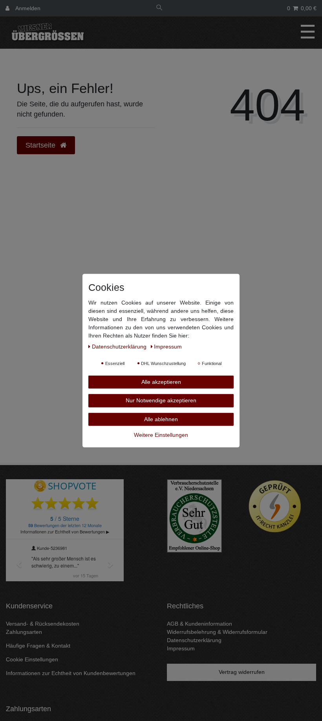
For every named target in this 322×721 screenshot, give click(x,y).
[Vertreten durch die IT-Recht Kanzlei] (274, 506)
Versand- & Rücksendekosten (42, 624)
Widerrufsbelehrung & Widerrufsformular (217, 632)
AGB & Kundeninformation (199, 624)
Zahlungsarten (24, 632)
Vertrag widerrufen (242, 672)
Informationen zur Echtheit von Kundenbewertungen (70, 673)
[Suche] (159, 8)
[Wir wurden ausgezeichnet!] (194, 515)
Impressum (181, 648)
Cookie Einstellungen (32, 659)
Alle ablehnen (161, 419)
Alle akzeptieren (161, 381)
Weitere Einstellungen (161, 435)
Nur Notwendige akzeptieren (161, 400)
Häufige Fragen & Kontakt (38, 646)
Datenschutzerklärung (194, 640)
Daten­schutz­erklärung (120, 346)
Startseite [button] (41, 145)
